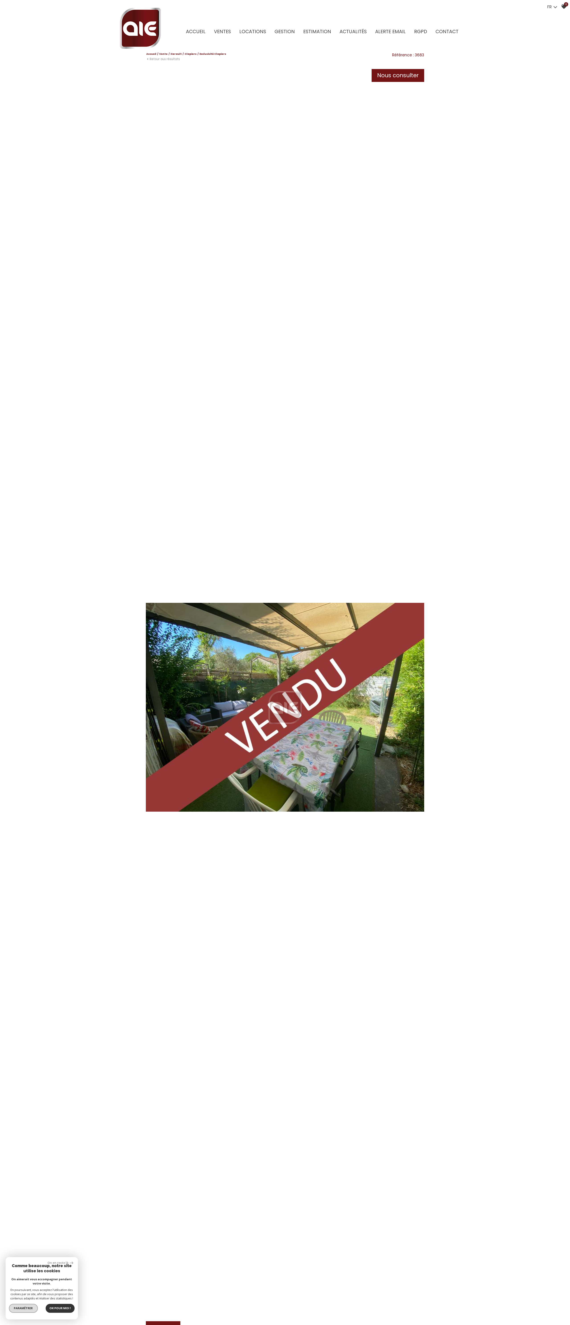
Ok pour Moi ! (60, 1308)
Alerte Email (390, 31)
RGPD (420, 31)
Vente (163, 54)
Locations (252, 31)
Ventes (222, 31)
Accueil (196, 31)
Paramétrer (23, 1308)
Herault (176, 54)
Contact (447, 31)
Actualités (353, 31)
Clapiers (191, 54)
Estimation (317, 31)
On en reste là (58, 1263)
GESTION (285, 31)
